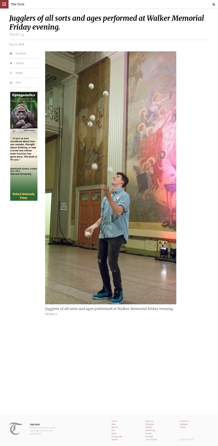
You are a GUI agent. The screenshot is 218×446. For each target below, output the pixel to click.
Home (114, 421)
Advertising (150, 430)
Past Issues (150, 424)
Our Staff (149, 436)
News (114, 424)
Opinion (115, 427)
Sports (114, 433)
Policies (149, 427)
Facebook (184, 424)
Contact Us (184, 421)
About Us (149, 421)
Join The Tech (151, 439)
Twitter (183, 427)
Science (115, 439)
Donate (149, 433)
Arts (113, 430)
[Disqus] (109, 362)
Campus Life (117, 436)
